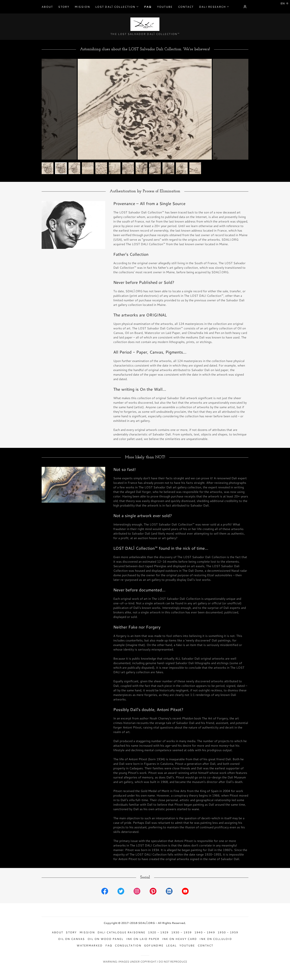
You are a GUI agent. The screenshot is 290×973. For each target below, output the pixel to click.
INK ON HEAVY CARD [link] (179, 939)
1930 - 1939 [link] (181, 932)
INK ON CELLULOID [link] (216, 939)
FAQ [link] (148, 7)
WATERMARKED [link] (90, 945)
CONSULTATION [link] (128, 945)
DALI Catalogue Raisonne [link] (122, 932)
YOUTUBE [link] (165, 7)
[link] (144, 24)
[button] (117, 7)
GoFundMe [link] (153, 945)
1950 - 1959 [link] (228, 932)
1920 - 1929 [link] (158, 932)
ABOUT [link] (47, 7)
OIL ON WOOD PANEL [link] (106, 939)
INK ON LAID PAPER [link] (142, 939)
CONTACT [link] (186, 7)
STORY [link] (63, 7)
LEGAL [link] (171, 945)
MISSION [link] (82, 7)
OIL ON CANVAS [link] (71, 939)
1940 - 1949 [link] (205, 932)
